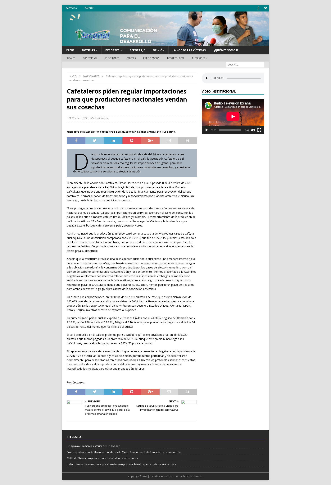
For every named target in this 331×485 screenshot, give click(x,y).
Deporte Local (176, 58)
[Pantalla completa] (259, 130)
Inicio (70, 50)
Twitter (89, 8)
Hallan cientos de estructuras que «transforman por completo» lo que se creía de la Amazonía (121, 464)
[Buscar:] (245, 64)
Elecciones (198, 58)
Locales (70, 58)
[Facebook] (258, 8)
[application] (233, 116)
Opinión (159, 50)
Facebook (71, 8)
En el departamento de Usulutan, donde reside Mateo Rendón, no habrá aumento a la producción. (124, 452)
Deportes (112, 50)
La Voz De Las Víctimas (189, 50)
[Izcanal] (165, 44)
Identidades (112, 58)
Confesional (90, 58)
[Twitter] (265, 8)
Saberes (131, 58)
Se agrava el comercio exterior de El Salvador (93, 446)
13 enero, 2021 (80, 118)
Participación (151, 58)
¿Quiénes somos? (226, 50)
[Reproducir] (207, 130)
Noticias (88, 50)
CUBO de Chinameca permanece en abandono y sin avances (102, 458)
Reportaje (137, 50)
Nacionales (101, 118)
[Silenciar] (253, 130)
